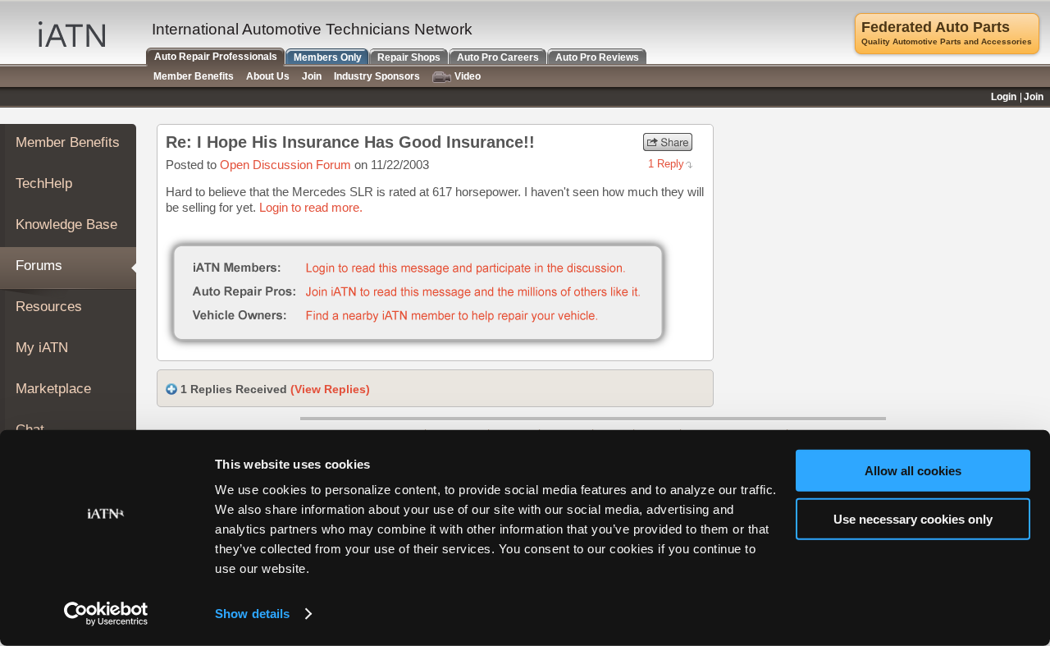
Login (1003, 97)
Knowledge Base (66, 224)
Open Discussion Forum (285, 165)
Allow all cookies (913, 471)
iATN (72, 34)
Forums (39, 265)
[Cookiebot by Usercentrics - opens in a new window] (106, 614)
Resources (49, 306)
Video (467, 76)
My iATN (42, 347)
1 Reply (666, 164)
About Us (268, 76)
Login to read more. (311, 207)
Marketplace (53, 388)
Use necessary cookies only (913, 518)
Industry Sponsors (377, 76)
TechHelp (44, 183)
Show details (252, 614)
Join (312, 76)
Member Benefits (68, 142)
